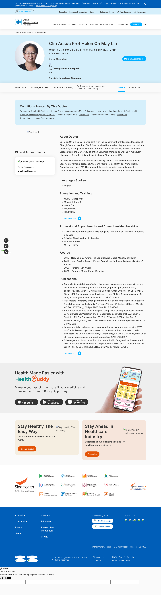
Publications (134, 87)
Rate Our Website (126, 557)
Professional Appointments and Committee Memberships (91, 87)
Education (46, 521)
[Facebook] (126, 520)
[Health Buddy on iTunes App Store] (26, 402)
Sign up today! (27, 449)
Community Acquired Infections (34, 111)
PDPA (114, 557)
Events (19, 527)
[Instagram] (130, 520)
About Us (20, 515)
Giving (44, 536)
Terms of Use (99, 557)
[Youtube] (143, 520)
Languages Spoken (39, 87)
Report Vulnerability (121, 560)
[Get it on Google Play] (51, 402)
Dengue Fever (57, 111)
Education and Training (62, 87)
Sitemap (97, 560)
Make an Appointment (134, 59)
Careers (45, 515)
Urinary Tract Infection (44, 118)
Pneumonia (122, 114)
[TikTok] (139, 520)
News (18, 533)
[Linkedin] (135, 520)
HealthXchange (104, 521)
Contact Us (21, 521)
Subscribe (92, 454)
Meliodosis (84, 114)
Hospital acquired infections (109, 111)
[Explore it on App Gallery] (76, 402)
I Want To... (136, 24)
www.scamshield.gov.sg (46, 5)
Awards (121, 87)
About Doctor (21, 87)
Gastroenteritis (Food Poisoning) (79, 111)
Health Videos (104, 527)
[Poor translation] (7, 578)
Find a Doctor (26, 32)
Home (17, 32)
